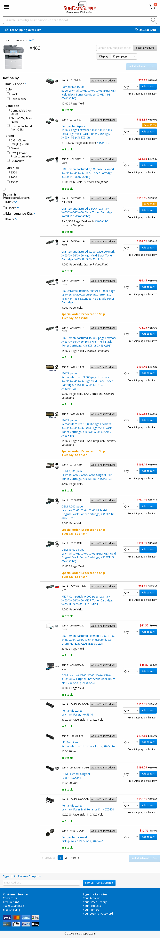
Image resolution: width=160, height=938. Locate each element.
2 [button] (66, 857)
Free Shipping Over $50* (25, 30)
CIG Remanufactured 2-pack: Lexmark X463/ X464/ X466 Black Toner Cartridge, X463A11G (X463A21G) (87, 212)
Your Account (91, 898)
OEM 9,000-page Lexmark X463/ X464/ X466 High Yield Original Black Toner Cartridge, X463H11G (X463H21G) (87, 512)
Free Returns (11, 902)
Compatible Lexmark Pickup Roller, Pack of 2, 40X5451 (82, 839)
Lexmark (19, 40)
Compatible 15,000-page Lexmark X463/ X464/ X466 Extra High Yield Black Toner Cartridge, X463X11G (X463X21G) (88, 92)
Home (6, 40)
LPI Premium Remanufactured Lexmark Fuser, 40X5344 (88, 744)
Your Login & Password (98, 913)
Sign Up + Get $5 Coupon (99, 882)
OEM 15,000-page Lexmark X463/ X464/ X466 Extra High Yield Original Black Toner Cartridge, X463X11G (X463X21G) (88, 555)
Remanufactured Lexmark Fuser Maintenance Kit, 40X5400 (87, 807)
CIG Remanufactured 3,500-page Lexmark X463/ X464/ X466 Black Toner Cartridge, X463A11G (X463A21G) (88, 173)
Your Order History (95, 902)
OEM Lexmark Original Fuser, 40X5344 (75, 776)
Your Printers (91, 909)
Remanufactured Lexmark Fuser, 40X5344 (77, 712)
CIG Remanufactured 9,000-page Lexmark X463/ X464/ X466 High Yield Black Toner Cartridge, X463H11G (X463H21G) (88, 255)
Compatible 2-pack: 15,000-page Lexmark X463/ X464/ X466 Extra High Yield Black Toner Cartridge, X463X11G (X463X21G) (86, 131)
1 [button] (60, 857)
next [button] (73, 857)
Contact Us (10, 898)
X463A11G (101, 221)
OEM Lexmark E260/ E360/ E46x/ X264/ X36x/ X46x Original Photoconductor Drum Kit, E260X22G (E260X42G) (88, 679)
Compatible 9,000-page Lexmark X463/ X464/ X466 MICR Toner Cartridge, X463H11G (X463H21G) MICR (87, 600)
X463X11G (103, 143)
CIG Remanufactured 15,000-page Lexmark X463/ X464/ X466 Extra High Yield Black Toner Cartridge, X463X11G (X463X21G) (88, 341)
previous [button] (50, 857)
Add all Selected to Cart (142, 66)
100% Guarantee (13, 906)
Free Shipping (11, 909)
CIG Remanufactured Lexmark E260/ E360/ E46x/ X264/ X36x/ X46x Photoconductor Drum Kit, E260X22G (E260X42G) (88, 639)
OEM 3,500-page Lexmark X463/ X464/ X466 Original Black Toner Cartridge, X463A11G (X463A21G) (87, 475)
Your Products (92, 906)
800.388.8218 (147, 30)
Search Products (145, 47)
